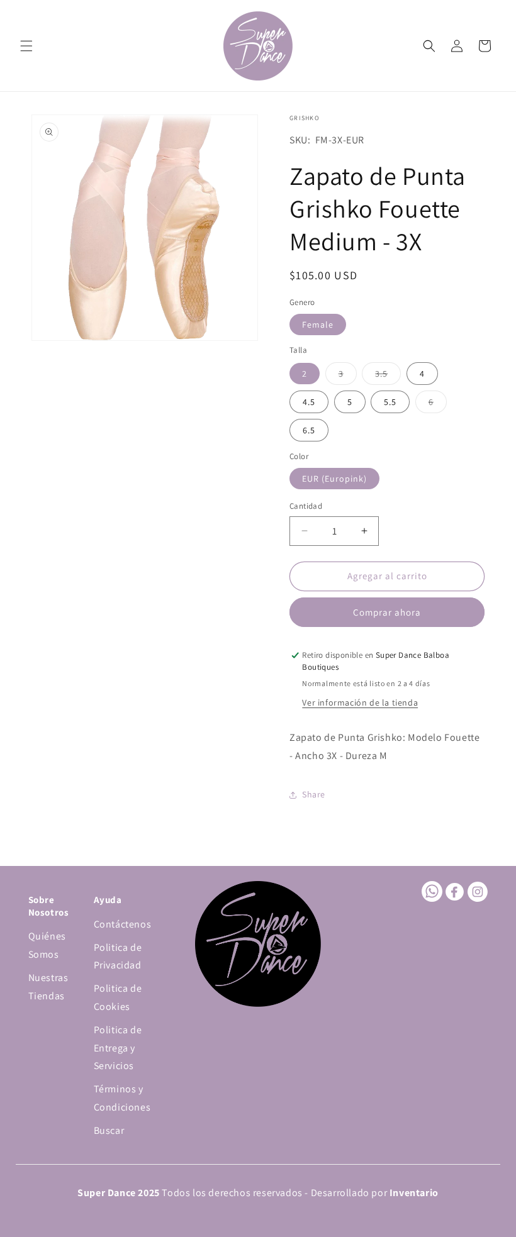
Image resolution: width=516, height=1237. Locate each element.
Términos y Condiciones (122, 1098)
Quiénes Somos (47, 945)
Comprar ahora (387, 612)
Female (318, 324)
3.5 (388, 376)
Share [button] (313, 794)
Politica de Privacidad (118, 956)
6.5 (309, 430)
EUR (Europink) (334, 478)
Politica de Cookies (118, 997)
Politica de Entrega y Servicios (118, 1048)
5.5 (390, 402)
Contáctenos (123, 924)
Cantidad (305, 506)
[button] (26, 46)
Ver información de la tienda (360, 702)
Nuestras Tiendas (48, 986)
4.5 (309, 402)
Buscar (109, 1130)
